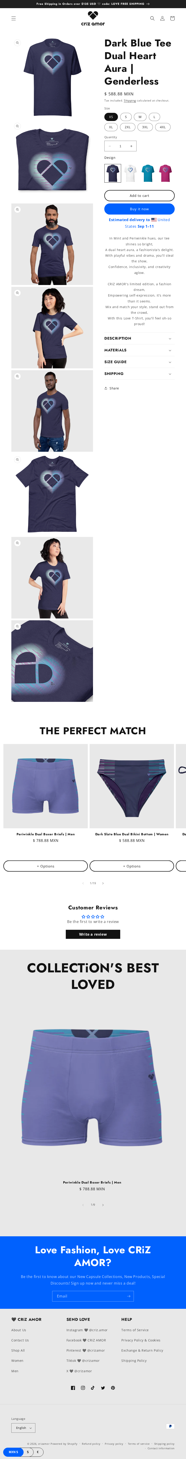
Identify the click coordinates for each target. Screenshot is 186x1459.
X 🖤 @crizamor (79, 1371)
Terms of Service (135, 1330)
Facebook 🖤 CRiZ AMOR (86, 1340)
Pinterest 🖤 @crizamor (85, 1350)
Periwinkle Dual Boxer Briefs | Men (46, 834)
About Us (18, 1330)
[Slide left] (83, 883)
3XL (145, 127)
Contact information (161, 1448)
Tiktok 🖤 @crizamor (83, 1360)
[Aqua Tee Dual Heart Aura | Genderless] (148, 173)
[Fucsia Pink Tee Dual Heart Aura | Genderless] (165, 173)
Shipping (130, 100)
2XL (128, 127)
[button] (14, 18)
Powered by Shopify (64, 1443)
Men (15, 1371)
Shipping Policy (134, 1360)
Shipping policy (164, 1443)
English (21, 1428)
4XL (163, 127)
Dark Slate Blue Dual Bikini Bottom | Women (132, 834)
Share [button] (114, 388)
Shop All (18, 1350)
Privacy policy (114, 1443)
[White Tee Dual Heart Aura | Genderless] (130, 173)
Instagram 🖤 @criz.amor (87, 1330)
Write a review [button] (93, 934)
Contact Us (20, 1340)
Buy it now (139, 209)
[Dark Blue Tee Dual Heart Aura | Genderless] (112, 173)
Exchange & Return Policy (142, 1350)
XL (111, 127)
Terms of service (139, 1443)
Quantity (110, 137)
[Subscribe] (129, 1296)
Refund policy (91, 1443)
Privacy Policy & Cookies (140, 1340)
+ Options (45, 866)
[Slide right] (103, 883)
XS (111, 117)
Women (17, 1360)
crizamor (44, 1443)
